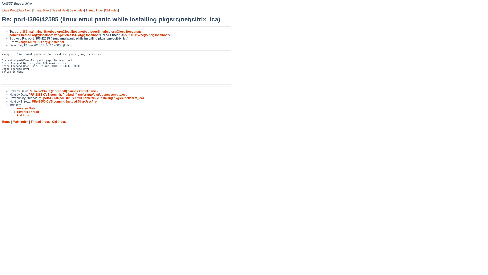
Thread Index (95, 10)
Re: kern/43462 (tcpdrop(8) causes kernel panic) (63, 91)
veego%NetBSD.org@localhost (77, 35)
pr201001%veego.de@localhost (146, 35)
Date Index (76, 10)
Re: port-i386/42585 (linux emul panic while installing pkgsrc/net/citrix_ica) (91, 98)
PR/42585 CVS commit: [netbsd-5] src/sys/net (64, 101)
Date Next (24, 10)
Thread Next (59, 10)
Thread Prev (41, 10)
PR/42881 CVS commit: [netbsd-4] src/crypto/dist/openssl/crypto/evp (78, 94)
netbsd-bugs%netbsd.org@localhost (106, 31)
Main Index (20, 121)
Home (6, 121)
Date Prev (9, 10)
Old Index (111, 10)
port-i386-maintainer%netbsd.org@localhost (47, 31)
